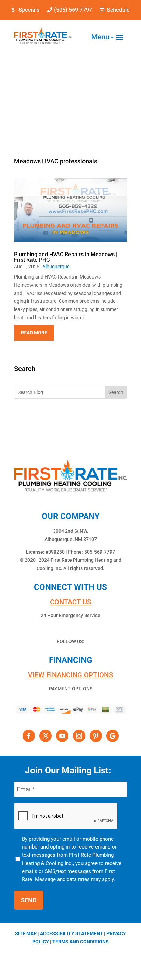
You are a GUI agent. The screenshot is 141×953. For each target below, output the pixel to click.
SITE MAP (26, 933)
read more (34, 332)
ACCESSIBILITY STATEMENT (71, 933)
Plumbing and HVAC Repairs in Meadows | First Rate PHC (65, 257)
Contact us (70, 602)
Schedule (118, 10)
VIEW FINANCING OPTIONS (70, 675)
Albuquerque (55, 266)
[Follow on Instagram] (79, 736)
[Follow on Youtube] (62, 736)
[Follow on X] (45, 736)
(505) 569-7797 (73, 10)
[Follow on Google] (112, 736)
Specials (28, 10)
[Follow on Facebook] (29, 736)
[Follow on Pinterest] (96, 736)
